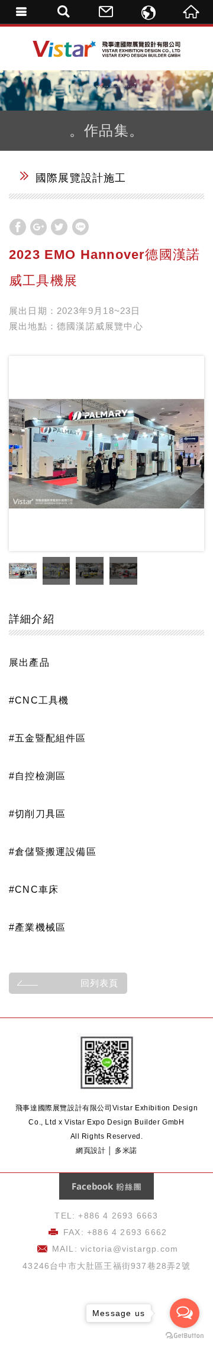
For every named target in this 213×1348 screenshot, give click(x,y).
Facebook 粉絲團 (106, 1186)
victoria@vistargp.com (129, 1248)
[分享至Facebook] (18, 227)
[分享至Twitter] (59, 227)
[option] (106, 453)
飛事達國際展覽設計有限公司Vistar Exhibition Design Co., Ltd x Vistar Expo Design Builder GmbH (106, 49)
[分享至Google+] (38, 227)
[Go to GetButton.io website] (185, 1336)
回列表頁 (99, 983)
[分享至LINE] (80, 227)
